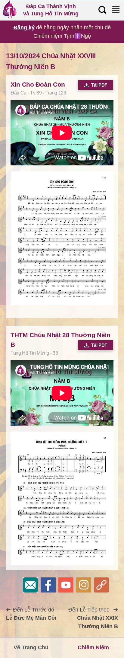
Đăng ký (24, 27)
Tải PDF (99, 85)
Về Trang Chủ (31, 647)
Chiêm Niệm (93, 647)
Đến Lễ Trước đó (31, 614)
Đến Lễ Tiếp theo (93, 618)
